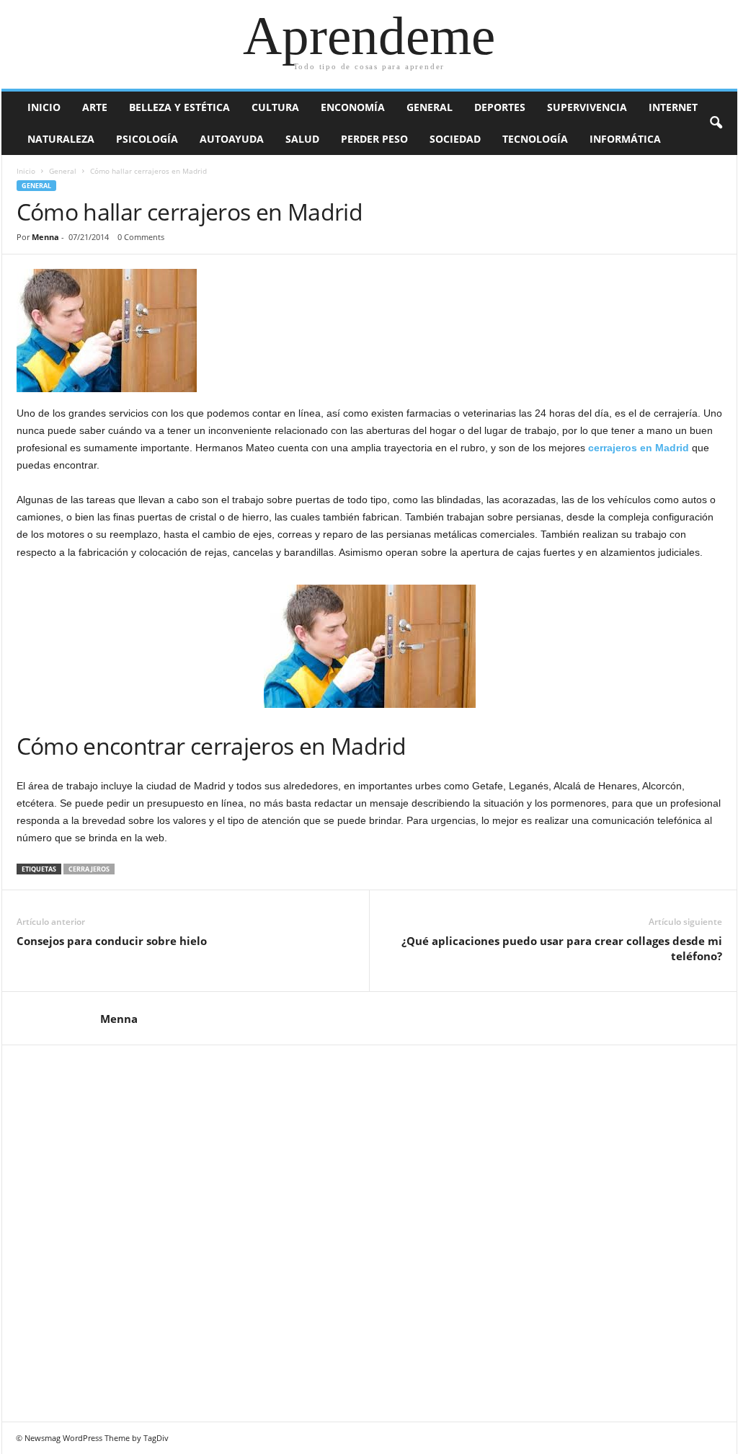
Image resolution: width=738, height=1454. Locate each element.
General (429, 107)
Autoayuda (232, 139)
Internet (673, 107)
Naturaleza (60, 139)
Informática (625, 139)
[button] (716, 123)
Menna (45, 236)
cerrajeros (89, 869)
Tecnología (535, 139)
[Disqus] (370, 1231)
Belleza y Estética (179, 107)
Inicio (44, 107)
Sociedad (455, 139)
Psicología (147, 139)
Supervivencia (587, 107)
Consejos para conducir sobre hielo (112, 941)
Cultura (275, 107)
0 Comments (140, 236)
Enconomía (353, 107)
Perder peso (374, 139)
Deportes (499, 107)
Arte (94, 107)
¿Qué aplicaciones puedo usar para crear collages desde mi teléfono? (561, 948)
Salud (302, 139)
